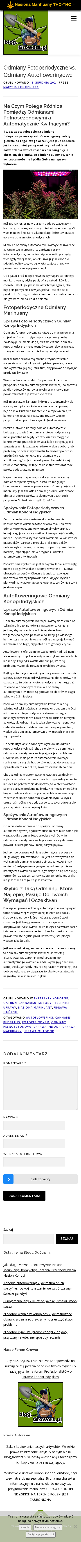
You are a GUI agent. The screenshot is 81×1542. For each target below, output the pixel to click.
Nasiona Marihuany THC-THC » (44, 4)
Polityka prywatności (40, 1534)
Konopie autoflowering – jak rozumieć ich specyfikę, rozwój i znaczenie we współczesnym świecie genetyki (38, 1288)
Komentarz (15, 1063)
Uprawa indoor (47, 1027)
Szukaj (8, 1229)
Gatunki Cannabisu (19, 1003)
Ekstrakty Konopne (51, 998)
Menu (73, 18)
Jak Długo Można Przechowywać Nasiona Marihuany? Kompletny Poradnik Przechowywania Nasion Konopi (39, 1270)
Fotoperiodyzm (36, 1022)
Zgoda (25, 1527)
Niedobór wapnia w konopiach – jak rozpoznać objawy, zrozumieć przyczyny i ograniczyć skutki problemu (38, 1319)
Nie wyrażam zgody (48, 1527)
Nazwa (10, 1117)
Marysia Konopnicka (21, 87)
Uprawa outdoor (39, 1031)
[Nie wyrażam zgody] (75, 1526)
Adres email (15, 1136)
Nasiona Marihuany (35, 1007)
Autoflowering (39, 1017)
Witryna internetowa (22, 1154)
